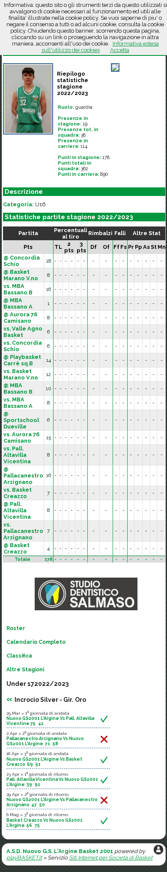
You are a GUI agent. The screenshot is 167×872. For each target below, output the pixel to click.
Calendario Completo (36, 642)
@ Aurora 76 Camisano (20, 317)
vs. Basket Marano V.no (20, 374)
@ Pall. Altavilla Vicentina (17, 510)
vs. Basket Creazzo (17, 492)
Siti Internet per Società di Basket (110, 857)
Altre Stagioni (25, 670)
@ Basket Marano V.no (20, 275)
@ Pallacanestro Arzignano (23, 475)
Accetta (119, 50)
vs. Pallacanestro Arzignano (23, 531)
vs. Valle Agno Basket (22, 331)
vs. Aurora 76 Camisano (21, 437)
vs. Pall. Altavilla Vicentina (17, 455)
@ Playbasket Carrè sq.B (22, 360)
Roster (15, 628)
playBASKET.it (24, 857)
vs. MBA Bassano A (18, 402)
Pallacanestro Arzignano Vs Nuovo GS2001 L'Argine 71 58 (45, 741)
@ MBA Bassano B (18, 388)
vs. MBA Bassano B (18, 289)
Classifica (19, 656)
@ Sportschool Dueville (21, 420)
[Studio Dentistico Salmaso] (86, 610)
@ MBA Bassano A (18, 303)
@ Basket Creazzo (16, 548)
